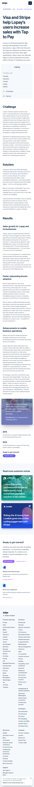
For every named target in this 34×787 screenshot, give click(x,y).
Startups (21, 625)
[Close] (31, 779)
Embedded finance (24, 634)
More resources (7, 763)
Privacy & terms (7, 747)
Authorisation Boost (9, 627)
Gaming (20, 661)
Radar (4, 673)
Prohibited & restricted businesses (6, 752)
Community (6, 740)
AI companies (22, 654)
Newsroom (21, 738)
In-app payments (23, 642)
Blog (4, 738)
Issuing (5, 658)
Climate (5, 637)
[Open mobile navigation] (30, 3)
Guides (5, 733)
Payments (6, 668)
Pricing (5, 622)
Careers (20, 735)
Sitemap (5, 758)
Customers (7, 9)
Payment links (7, 666)
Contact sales (8, 456)
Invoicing (5, 656)
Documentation (23, 711)
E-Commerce (22, 632)
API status (21, 716)
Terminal (5, 685)
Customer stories (8, 735)
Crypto (5, 642)
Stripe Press (22, 740)
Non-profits (21, 675)
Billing (4, 630)
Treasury (5, 687)
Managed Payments (9, 663)
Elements (6, 647)
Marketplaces (22, 644)
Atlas (4, 625)
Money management (24, 647)
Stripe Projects (22, 723)
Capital (5, 632)
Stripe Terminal (18, 171)
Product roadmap (23, 733)
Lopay (5, 43)
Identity (5, 653)
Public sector (22, 682)
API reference (7, 597)
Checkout (6, 634)
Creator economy (23, 656)
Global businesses (23, 639)
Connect (5, 639)
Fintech (20, 659)
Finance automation (24, 637)
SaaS (19, 651)
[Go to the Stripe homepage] (5, 613)
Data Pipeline (7, 644)
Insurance (21, 668)
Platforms (21, 649)
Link (4, 661)
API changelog (22, 719)
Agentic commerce (24, 627)
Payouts (5, 670)
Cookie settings (7, 761)
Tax (4, 682)
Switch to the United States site (13, 783)
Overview (20, 9)
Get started (8, 561)
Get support (6, 770)
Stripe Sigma (6, 680)
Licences (5, 756)
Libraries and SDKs (24, 721)
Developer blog (23, 726)
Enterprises (21, 622)
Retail (20, 684)
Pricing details (7, 579)
